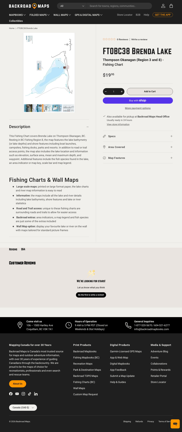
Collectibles (16, 20)
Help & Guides (118, 382)
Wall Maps (79, 388)
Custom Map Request (85, 394)
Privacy (150, 421)
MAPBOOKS (16, 14)
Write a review (139, 39)
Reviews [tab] (13, 249)
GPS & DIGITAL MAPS (87, 14)
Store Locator (124, 14)
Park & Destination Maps (87, 369)
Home (11, 28)
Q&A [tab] (23, 249)
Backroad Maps (23, 421)
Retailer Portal (159, 375)
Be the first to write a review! (91, 295)
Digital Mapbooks (120, 363)
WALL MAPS (60, 14)
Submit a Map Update (122, 375)
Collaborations (159, 363)
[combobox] (104, 6)
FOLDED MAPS (38, 14)
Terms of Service (166, 421)
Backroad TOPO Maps (85, 375)
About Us (17, 383)
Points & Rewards (160, 369)
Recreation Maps (82, 363)
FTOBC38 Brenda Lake (27, 28)
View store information (118, 124)
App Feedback (118, 369)
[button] (171, 6)
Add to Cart (150, 91)
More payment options (138, 108)
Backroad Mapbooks (84, 351)
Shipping (127, 421)
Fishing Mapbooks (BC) (86, 357)
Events (154, 357)
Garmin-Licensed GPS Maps (126, 351)
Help (146, 14)
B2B (138, 14)
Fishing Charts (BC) (84, 382)
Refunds (139, 421)
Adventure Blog (159, 351)
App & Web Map (119, 357)
